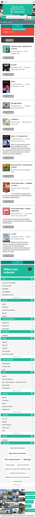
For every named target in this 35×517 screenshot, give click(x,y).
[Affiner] (17, 26)
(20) (17, 485)
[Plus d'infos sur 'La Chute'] (6, 237)
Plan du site (29, 502)
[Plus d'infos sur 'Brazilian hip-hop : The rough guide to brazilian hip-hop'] (6, 167)
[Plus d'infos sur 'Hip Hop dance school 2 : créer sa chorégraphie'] (6, 211)
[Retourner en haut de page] (29, 269)
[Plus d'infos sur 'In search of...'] (6, 122)
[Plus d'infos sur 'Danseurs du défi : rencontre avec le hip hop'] (6, 49)
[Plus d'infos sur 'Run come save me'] (6, 105)
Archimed (9, 516)
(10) (17, 412)
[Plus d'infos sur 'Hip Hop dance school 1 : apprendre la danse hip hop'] (6, 187)
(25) (17, 357)
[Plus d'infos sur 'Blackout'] (6, 67)
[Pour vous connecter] (6, 2)
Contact (28, 506)
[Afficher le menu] (2, 2)
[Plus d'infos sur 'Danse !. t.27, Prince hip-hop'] (6, 141)
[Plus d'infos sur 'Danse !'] (6, 86)
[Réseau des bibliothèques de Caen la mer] (12, 502)
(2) (17, 433)
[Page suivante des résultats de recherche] (28, 26)
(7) (17, 297)
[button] (34, 2)
